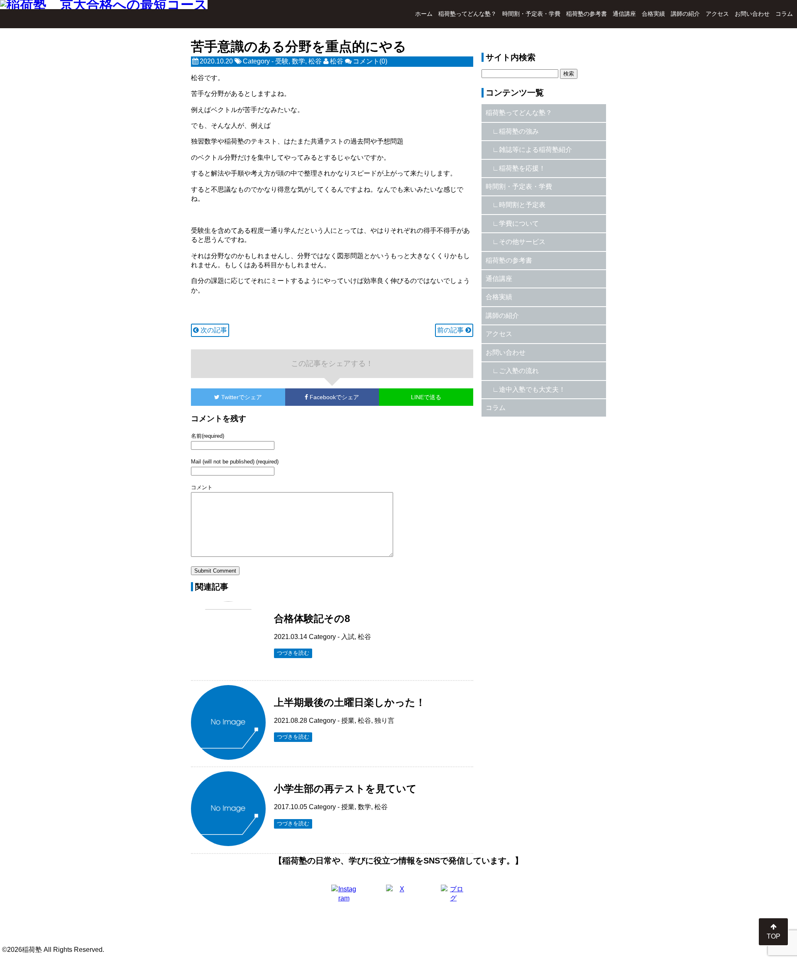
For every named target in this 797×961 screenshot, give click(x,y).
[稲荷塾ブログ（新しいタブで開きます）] (453, 897)
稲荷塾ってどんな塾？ (467, 13)
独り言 (384, 720)
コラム (784, 13)
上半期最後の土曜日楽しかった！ (349, 702)
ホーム (424, 13)
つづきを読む (293, 653)
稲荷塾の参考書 (586, 13)
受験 (281, 61)
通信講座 (624, 13)
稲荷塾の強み (519, 131)
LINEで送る (426, 397)
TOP (773, 936)
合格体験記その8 (312, 618)
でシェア (241, 397)
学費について (519, 223)
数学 (298, 61)
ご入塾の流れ (519, 370)
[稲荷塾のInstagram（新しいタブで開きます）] (343, 897)
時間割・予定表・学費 (531, 13)
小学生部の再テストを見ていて (345, 788)
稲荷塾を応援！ (522, 168)
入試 (347, 636)
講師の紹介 (685, 13)
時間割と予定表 (522, 204)
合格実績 (653, 13)
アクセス (717, 13)
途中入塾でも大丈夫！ (532, 389)
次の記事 (213, 330)
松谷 (315, 61)
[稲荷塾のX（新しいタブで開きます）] (398, 897)
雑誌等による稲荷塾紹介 (535, 149)
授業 (347, 720)
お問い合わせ (752, 13)
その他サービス (522, 241)
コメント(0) (370, 61)
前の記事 (451, 330)
